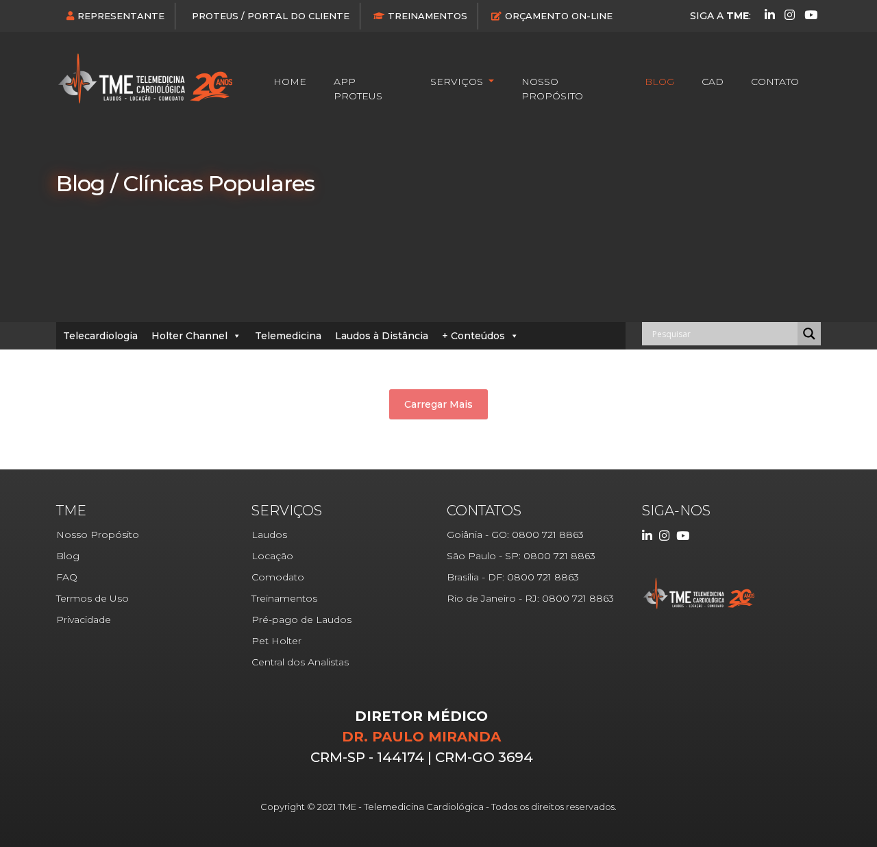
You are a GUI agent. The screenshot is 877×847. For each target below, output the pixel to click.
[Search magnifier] (809, 333)
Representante (120, 15)
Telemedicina (288, 336)
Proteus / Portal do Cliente (270, 15)
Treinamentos (427, 15)
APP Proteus (358, 88)
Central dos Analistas (300, 662)
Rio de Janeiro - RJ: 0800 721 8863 (530, 598)
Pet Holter (276, 641)
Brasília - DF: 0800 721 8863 (513, 577)
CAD (713, 81)
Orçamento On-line (559, 15)
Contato (775, 81)
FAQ (66, 577)
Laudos (269, 534)
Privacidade (83, 619)
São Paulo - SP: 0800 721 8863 (521, 556)
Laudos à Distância (381, 336)
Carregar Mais (438, 404)
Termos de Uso (92, 598)
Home (289, 81)
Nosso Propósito (552, 88)
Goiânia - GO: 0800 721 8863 (515, 534)
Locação (272, 556)
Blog (659, 81)
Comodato (277, 577)
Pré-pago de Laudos (301, 619)
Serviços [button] (458, 81)
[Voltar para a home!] (145, 78)
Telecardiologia (100, 336)
